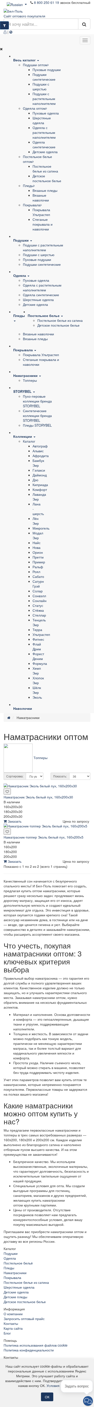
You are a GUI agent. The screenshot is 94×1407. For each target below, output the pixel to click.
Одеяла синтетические (44, 144)
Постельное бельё (18, 1263)
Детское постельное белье (47, 178)
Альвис (38, 450)
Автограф (40, 446)
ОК (47, 1396)
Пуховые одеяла (46, 113)
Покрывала (31, 204)
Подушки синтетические (44, 77)
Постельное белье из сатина (45, 168)
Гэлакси (39, 470)
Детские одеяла (45, 151)
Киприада (40, 484)
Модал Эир (38, 535)
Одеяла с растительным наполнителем (44, 132)
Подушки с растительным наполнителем (44, 98)
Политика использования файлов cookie (35, 1345)
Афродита (41, 455)
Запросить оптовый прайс (24, 1318)
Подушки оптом (35, 64)
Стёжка (38, 610)
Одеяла (10, 1258)
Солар (38, 591)
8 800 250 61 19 (46, 2)
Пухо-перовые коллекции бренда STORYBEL (37, 401)
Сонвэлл (39, 595)
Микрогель (41, 528)
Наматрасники (15, 1272)
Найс (36, 542)
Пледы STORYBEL (37, 425)
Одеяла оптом (34, 108)
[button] (88, 1401)
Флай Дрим (37, 646)
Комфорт (40, 489)
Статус (38, 605)
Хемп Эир (37, 670)
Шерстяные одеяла (42, 120)
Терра (37, 629)
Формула (40, 663)
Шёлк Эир (37, 690)
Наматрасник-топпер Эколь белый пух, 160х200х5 (43, 837)
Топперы (30, 380)
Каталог (29, 441)
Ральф (38, 566)
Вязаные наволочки (41, 197)
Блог (7, 1333)
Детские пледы (15, 1296)
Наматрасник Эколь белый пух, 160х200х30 (38, 797)
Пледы (28, 185)
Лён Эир (36, 521)
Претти (38, 557)
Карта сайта (13, 1328)
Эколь (37, 697)
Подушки (11, 1253)
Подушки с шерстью (41, 86)
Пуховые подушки (47, 69)
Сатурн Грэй (38, 584)
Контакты (11, 1323)
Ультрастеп (41, 634)
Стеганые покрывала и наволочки (43, 224)
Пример (39, 562)
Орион (38, 552)
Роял (36, 571)
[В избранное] (7, 791)
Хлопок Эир (38, 680)
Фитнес (38, 639)
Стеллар (39, 615)
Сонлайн (40, 600)
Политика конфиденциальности (29, 1350)
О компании (13, 1313)
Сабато (38, 576)
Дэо (35, 479)
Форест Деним (38, 656)
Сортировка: (14, 776)
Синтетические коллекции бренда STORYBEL (37, 415)
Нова (36, 547)
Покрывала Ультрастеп (41, 212)
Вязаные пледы (45, 190)
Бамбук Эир (38, 463)
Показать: (60, 776)
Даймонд (40, 475)
